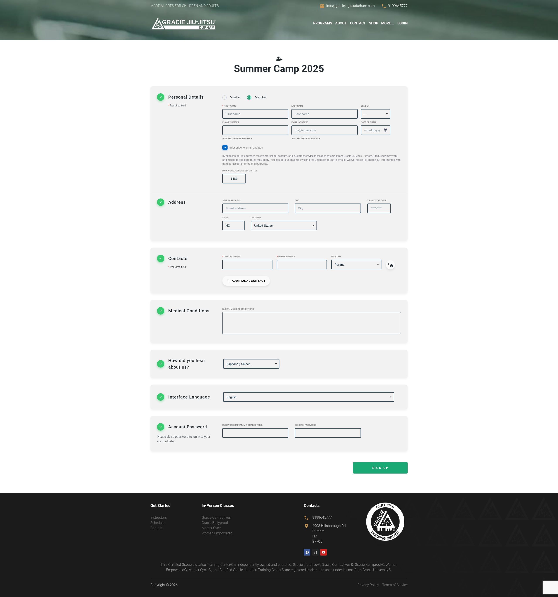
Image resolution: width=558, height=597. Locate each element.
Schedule (157, 523)
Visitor (235, 97)
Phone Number (230, 122)
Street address (231, 200)
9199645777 (398, 6)
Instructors (158, 517)
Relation (336, 256)
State (225, 217)
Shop (373, 23)
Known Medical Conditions (238, 309)
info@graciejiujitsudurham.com (350, 6)
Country (256, 217)
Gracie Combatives (216, 517)
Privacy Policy (368, 585)
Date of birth (368, 122)
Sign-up (380, 468)
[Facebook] (307, 552)
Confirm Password (305, 425)
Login (402, 23)
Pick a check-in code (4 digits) (239, 170)
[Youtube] (323, 552)
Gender (365, 106)
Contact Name (231, 256)
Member (261, 97)
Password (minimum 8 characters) (242, 425)
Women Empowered (217, 533)
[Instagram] (315, 552)
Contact (358, 23)
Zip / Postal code (376, 200)
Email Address (299, 122)
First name (229, 106)
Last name (297, 106)
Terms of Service (395, 585)
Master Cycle (211, 528)
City (297, 200)
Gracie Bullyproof (215, 523)
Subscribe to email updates (311, 156)
